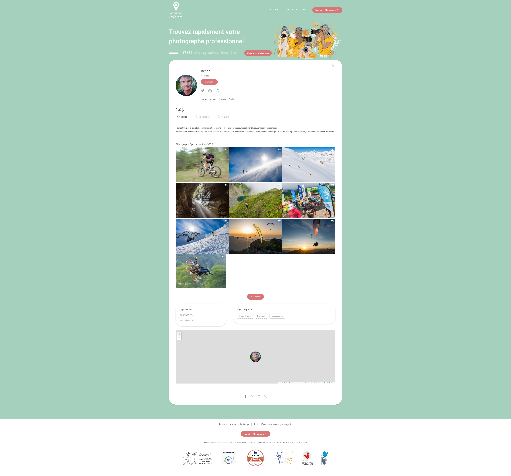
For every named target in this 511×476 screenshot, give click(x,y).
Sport (184, 116)
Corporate (204, 116)
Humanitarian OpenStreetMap (311, 382)
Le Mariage (244, 424)
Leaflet (280, 382)
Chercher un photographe (258, 53)
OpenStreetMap (287, 382)
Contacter (209, 82)
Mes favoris (298, 9)
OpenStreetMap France (329, 382)
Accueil (275, 9)
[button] (255, 357)
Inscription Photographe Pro (327, 10)
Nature (225, 116)
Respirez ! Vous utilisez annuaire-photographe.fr (273, 424)
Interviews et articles (227, 424)
